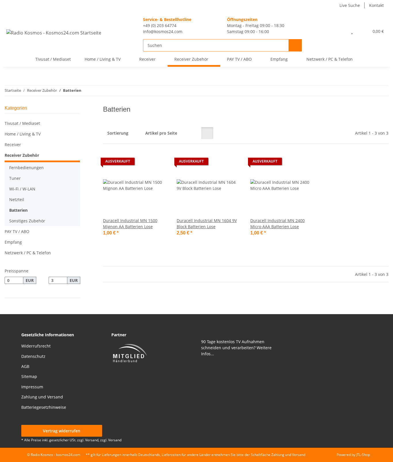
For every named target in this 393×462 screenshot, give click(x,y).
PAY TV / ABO (17, 231)
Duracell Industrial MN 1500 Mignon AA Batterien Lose (130, 223)
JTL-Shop (363, 454)
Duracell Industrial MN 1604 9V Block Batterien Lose (207, 223)
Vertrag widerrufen (61, 431)
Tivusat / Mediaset (22, 123)
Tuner (15, 178)
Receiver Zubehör (22, 155)
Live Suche (349, 5)
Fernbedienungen (26, 167)
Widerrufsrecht (36, 346)
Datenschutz (33, 356)
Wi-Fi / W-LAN (22, 189)
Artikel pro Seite (161, 133)
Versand (114, 440)
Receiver (13, 144)
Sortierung (117, 133)
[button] (339, 31)
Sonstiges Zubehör (27, 221)
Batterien (18, 210)
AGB (25, 366)
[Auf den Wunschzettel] (157, 162)
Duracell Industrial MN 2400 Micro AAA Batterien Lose (277, 223)
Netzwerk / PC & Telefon (28, 252)
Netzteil (16, 199)
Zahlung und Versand (42, 397)
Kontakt (376, 5)
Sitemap (29, 376)
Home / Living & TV (23, 134)
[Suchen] (295, 45)
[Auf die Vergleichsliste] (142, 162)
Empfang (13, 242)
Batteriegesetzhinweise (43, 407)
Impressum (32, 387)
